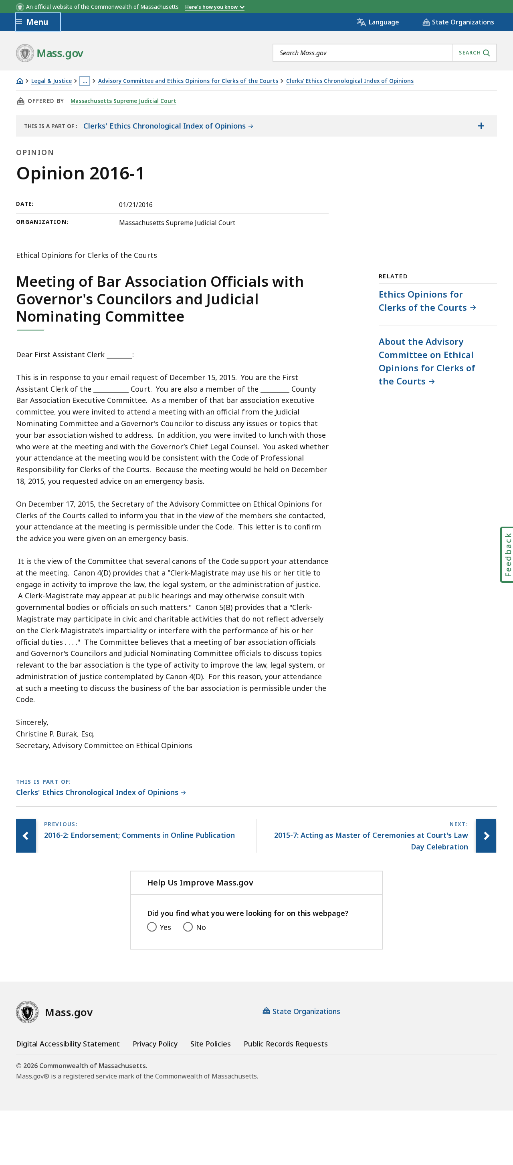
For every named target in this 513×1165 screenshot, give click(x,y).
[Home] (19, 80)
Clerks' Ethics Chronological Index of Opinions (350, 81)
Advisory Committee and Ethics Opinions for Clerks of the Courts (188, 81)
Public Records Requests (286, 1043)
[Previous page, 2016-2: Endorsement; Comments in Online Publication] (26, 836)
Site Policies (210, 1043)
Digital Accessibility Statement (68, 1043)
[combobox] (385, 53)
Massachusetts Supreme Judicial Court (123, 101)
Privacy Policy (155, 1043)
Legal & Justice (51, 81)
